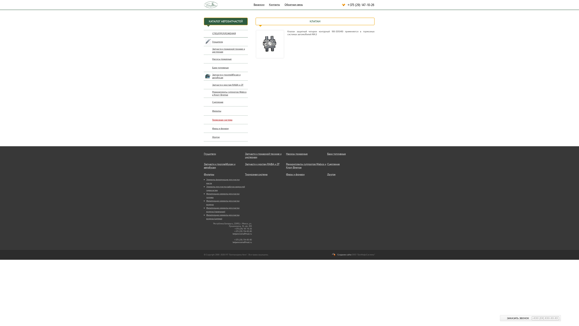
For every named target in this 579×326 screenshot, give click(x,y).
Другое (216, 137)
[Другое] (208, 138)
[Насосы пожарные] (208, 60)
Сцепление (217, 102)
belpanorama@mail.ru (242, 234)
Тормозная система (222, 119)
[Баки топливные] (208, 69)
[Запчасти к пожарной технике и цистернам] (208, 52)
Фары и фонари (220, 128)
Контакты (274, 4)
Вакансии (259, 4)
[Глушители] (208, 43)
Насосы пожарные (222, 59)
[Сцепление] (208, 103)
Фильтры (216, 111)
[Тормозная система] (208, 121)
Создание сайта (344, 254)
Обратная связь (294, 4)
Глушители (217, 41)
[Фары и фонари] (208, 130)
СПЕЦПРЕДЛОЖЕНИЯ (224, 33)
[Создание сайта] (334, 254)
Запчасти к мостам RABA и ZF (228, 84)
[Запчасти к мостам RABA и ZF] (208, 86)
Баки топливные (220, 67)
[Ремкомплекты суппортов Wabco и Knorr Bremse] (208, 95)
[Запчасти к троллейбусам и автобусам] (208, 78)
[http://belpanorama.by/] (209, 5)
